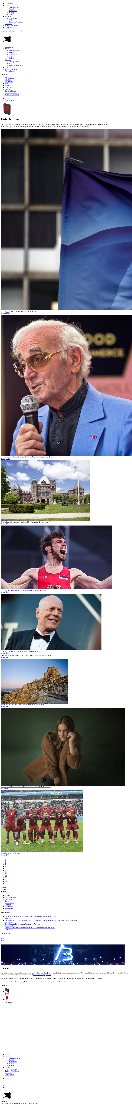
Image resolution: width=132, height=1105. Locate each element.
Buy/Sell (8, 87)
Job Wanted (9, 82)
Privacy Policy (14, 18)
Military (11, 13)
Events (7, 85)
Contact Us (8, 24)
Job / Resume (9, 78)
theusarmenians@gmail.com (42, 975)
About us (8, 16)
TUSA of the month (11, 26)
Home (7, 98)
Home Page (9, 3)
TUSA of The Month (12, 95)
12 (6, 879)
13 (6, 881)
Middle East (13, 11)
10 (6, 876)
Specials (7, 89)
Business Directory (11, 91)
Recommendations (11, 93)
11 (5, 878)
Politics (11, 14)
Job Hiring (8, 80)
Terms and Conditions (16, 22)
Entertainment (9, 100)
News (7, 5)
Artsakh (11, 9)
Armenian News (14, 7)
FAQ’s (11, 20)
